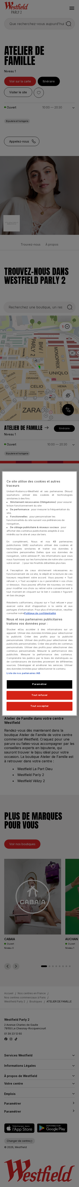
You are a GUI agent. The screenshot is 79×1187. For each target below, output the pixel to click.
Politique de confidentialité (40, 613)
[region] (39, 593)
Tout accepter (39, 706)
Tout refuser (39, 695)
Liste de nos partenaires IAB (23, 673)
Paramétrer (39, 684)
